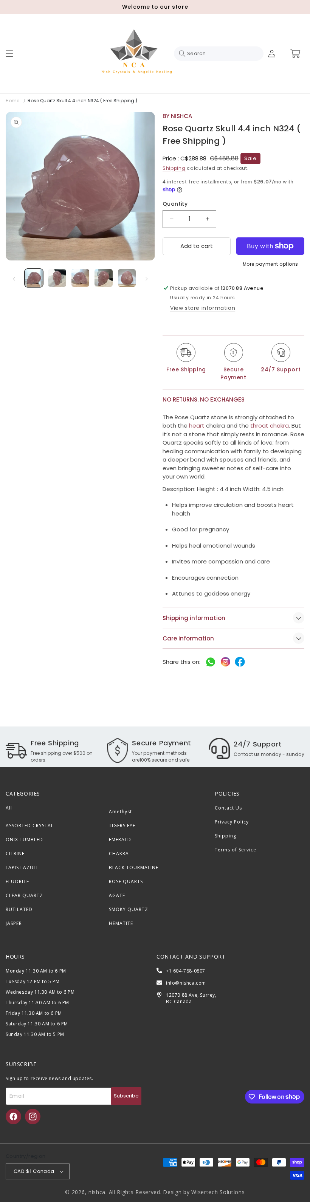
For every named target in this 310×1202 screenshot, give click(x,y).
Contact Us (228, 808)
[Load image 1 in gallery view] (33, 278)
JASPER (14, 923)
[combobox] (219, 53)
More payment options (270, 264)
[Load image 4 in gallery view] (103, 278)
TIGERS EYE (122, 825)
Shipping (174, 168)
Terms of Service (235, 849)
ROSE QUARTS (126, 881)
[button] (9, 53)
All (9, 808)
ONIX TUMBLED (24, 839)
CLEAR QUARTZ (24, 895)
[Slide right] (146, 279)
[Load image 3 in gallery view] (80, 278)
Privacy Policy (232, 822)
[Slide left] (14, 279)
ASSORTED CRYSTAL (30, 825)
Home (12, 100)
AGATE (117, 895)
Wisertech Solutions (218, 1192)
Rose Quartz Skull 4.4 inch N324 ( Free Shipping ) (82, 100)
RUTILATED (19, 909)
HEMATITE (121, 923)
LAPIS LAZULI (22, 867)
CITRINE (15, 853)
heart (197, 425)
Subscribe (126, 1095)
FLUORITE (17, 881)
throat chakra (269, 425)
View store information (202, 308)
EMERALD (120, 839)
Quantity (175, 204)
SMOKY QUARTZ (128, 909)
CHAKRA (119, 853)
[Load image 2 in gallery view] (57, 278)
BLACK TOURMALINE (133, 867)
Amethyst (120, 811)
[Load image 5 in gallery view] (126, 278)
